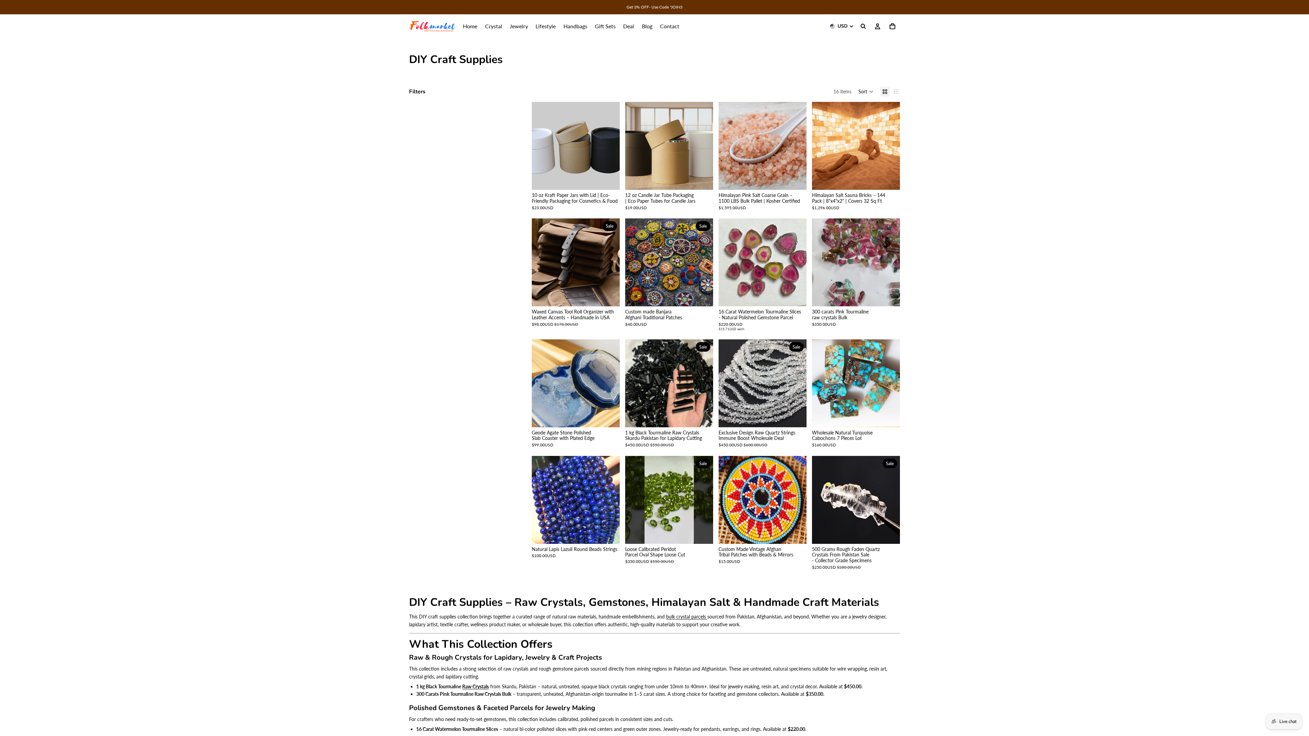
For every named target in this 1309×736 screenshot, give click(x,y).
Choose (708, 179)
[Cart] (892, 26)
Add (801, 179)
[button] (865, 91)
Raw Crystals (475, 686)
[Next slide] (609, 145)
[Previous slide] (542, 145)
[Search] (863, 26)
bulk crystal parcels (686, 616)
